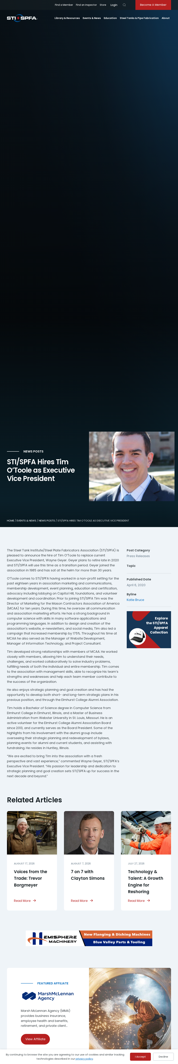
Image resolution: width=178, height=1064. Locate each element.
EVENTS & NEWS (26, 520)
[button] (124, 5)
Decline (163, 1056)
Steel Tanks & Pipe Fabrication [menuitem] (139, 18)
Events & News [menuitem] (92, 18)
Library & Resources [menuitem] (67, 18)
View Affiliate (35, 1039)
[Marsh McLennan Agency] (48, 996)
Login (113, 5)
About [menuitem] (166, 18)
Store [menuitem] (103, 5)
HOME (10, 520)
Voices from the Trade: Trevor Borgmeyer (30, 878)
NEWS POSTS (47, 520)
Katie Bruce (135, 600)
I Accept (140, 1056)
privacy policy (84, 1059)
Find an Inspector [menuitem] (86, 5)
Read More (22, 901)
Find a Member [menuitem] (64, 5)
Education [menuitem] (110, 18)
